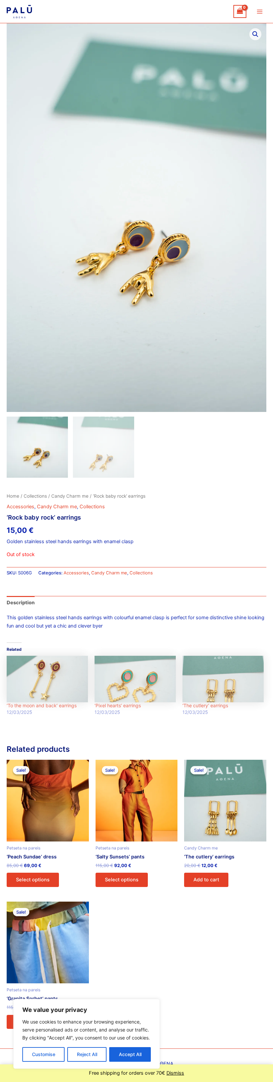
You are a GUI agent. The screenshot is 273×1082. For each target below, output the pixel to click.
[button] (255, 34)
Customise (43, 1054)
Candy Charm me (70, 496)
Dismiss (175, 1073)
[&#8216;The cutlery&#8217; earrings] (223, 679)
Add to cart (206, 880)
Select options (33, 880)
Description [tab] (21, 603)
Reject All (87, 1054)
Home (13, 496)
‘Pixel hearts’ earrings (118, 705)
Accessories (20, 507)
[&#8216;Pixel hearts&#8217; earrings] (135, 679)
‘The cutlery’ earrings (205, 705)
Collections (35, 496)
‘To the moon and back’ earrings (42, 705)
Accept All (130, 1054)
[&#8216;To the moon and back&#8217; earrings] (47, 679)
